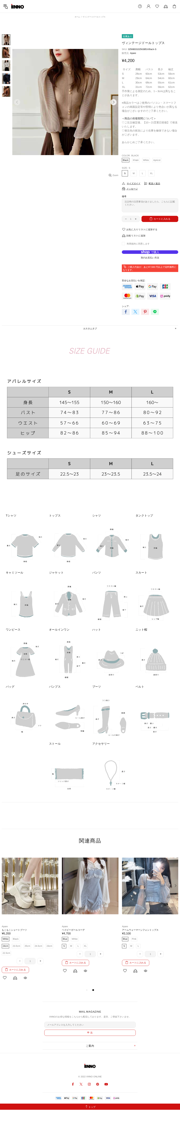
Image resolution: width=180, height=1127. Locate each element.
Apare (133, 53)
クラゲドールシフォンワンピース (79, 930)
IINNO (17, 6)
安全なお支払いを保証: (133, 280)
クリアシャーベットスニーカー (18, 930)
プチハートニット (131, 930)
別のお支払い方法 (150, 257)
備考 (124, 196)
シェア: (125, 306)
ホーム (77, 17)
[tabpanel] (30, 915)
